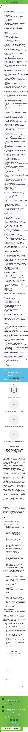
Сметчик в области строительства (12, 155)
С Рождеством (8, 292)
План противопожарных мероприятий (13, 49)
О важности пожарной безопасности (13, 45)
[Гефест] (7, 1)
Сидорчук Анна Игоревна (10, 36)
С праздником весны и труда (11, 267)
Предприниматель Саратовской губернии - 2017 (15, 154)
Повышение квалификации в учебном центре (15, 44)
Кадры (4, 31)
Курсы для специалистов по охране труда (14, 73)
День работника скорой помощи (12, 282)
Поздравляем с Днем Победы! (11, 268)
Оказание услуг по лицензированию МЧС (14, 321)
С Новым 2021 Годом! (9, 233)
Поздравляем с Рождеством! (11, 272)
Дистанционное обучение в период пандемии (15, 255)
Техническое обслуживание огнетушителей (14, 318)
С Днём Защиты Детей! (10, 189)
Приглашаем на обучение (10, 167)
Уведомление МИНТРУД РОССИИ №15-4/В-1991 (15, 146)
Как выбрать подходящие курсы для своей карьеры (16, 359)
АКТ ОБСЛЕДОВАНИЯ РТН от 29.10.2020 (13, 225)
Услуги (4, 315)
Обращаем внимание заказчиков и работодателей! (16, 261)
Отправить (18, 693)
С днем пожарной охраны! (10, 187)
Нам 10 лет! (7, 289)
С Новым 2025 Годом (9, 290)
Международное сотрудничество (12, 25)
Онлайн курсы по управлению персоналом (14, 78)
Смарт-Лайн (18, 724)
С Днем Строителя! (9, 217)
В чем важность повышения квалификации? (14, 338)
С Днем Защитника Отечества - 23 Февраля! (14, 242)
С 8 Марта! (7, 297)
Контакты (5, 366)
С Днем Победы (8, 300)
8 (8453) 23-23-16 (8, 701)
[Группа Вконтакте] (14, 720)
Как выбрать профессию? (10, 324)
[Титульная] (12, 722)
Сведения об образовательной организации (12, 8)
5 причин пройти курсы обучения (12, 330)
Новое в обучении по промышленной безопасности (16, 205)
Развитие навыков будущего (11, 360)
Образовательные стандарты (11, 24)
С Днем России (8, 311)
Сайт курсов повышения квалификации (13, 84)
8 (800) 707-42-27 (19, 450)
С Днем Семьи (8, 313)
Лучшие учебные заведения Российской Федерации (16, 91)
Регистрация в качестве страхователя (13, 116)
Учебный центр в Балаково (11, 90)
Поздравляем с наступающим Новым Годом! (14, 166)
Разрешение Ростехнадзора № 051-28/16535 (15, 134)
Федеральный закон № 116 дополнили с (13, 178)
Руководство (8, 20)
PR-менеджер (8, 365)
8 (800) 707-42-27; (9, 699)
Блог (4, 322)
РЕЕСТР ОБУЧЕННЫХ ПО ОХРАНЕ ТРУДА (14, 284)
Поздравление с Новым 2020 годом (12, 212)
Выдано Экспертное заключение (12, 124)
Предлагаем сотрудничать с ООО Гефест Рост (15, 179)
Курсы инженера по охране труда (12, 71)
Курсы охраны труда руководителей (13, 70)
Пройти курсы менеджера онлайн (12, 62)
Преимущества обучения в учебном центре (14, 355)
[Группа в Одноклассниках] (17, 720)
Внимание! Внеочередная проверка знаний (14, 271)
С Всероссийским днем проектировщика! (14, 227)
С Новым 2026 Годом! (9, 306)
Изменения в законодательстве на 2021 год (14, 235)
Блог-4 (6, 364)
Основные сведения (9, 11)
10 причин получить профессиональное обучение (16, 334)
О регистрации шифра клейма (11, 226)
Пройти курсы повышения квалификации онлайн (15, 86)
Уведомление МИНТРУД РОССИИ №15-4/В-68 (15, 153)
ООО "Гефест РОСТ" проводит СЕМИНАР (14, 314)
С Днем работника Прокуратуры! (12, 234)
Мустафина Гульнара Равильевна (12, 40)
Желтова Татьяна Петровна (11, 35)
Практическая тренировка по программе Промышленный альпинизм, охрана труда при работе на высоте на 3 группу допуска (15, 208)
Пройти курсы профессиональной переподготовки (16, 61)
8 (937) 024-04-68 (16, 701)
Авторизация (14, 380)
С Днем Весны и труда (10, 298)
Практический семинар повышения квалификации (16, 193)
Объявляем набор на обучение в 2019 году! (14, 174)
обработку (19, 689)
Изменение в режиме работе (11, 285)
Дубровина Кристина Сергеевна (12, 37)
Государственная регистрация (11, 113)
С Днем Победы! (8, 188)
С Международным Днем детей (12, 301)
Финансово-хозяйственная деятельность (14, 27)
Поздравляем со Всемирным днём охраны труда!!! (16, 286)
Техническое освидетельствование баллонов (15, 319)
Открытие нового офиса (10, 158)
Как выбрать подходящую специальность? (14, 356)
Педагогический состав (10, 21)
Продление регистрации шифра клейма (13, 192)
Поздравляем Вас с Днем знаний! (12, 157)
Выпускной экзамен (9, 197)
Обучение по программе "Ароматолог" (13, 305)
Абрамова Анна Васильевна (11, 33)
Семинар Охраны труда (10, 183)
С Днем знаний (8, 303)
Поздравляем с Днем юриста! (11, 229)
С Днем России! (8, 213)
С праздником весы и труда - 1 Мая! (13, 252)
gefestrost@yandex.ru (14, 452)
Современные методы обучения (12, 357)
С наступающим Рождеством (11, 307)
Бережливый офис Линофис (11, 83)
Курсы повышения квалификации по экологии (15, 79)
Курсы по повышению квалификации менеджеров (16, 63)
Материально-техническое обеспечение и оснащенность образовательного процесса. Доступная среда (14, 18)
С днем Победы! (8, 288)
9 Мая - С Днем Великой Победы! (12, 254)
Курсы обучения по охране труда (12, 67)
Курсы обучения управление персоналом (14, 77)
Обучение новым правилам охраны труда (14, 273)
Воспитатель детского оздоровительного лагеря (15, 181)
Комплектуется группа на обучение (12, 160)
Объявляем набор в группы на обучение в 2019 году (16, 168)
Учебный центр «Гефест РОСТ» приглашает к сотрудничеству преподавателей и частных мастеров (15, 295)
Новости (4, 108)
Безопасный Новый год (10, 210)
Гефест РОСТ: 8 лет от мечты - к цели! (13, 269)
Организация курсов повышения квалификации (15, 87)
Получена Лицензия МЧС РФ (11, 130)
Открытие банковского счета (11, 120)
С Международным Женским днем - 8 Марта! (15, 246)
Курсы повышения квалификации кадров (14, 88)
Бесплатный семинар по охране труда (13, 180)
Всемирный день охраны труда (12, 281)
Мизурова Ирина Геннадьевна (11, 38)
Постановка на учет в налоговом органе (13, 115)
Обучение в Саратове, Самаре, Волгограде (14, 341)
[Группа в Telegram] (11, 720)
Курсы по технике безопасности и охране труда (15, 69)
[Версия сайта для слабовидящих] (26, 74)
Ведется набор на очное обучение (12, 159)
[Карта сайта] (14, 722)
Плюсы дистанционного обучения (12, 328)
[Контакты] (15, 722)
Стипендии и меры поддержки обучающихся (15, 23)
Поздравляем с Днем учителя (11, 162)
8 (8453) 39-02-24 (8, 704)
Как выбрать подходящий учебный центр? (14, 343)
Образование (8, 15)
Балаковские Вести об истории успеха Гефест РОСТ (16, 191)
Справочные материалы (8, 41)
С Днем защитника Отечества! (11, 172)
